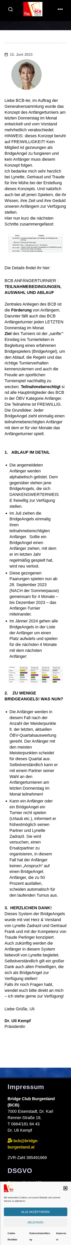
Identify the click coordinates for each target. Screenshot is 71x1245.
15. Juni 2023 (21, 54)
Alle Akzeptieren (35, 1211)
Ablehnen (35, 1222)
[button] (65, 1188)
